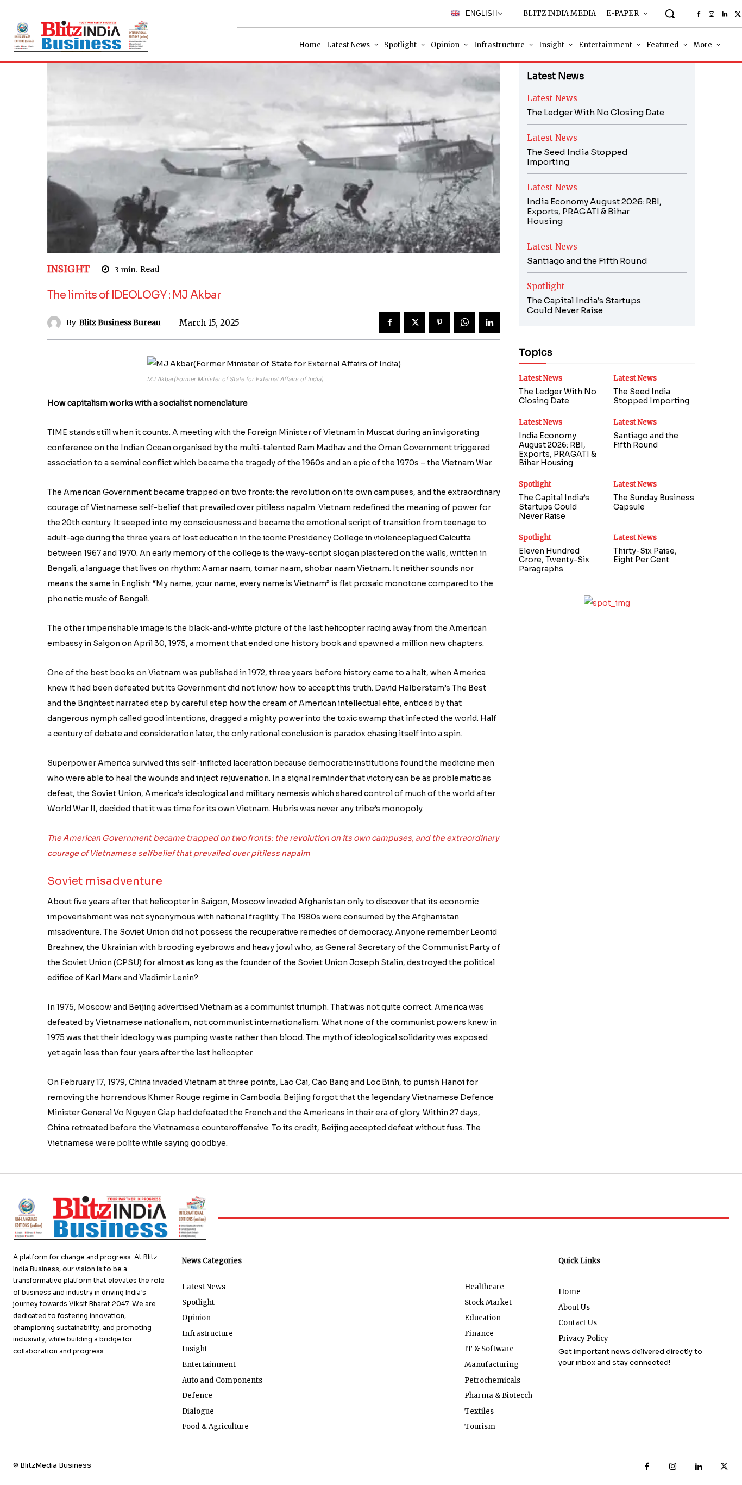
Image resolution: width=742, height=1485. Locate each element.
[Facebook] (698, 14)
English (479, 13)
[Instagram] (711, 14)
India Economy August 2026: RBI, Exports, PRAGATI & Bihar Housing (594, 211)
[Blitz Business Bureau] (56, 323)
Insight (68, 269)
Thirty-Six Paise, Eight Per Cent (645, 555)
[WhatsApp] (464, 322)
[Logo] (74, 36)
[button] (670, 14)
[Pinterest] (439, 322)
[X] (414, 322)
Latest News (552, 98)
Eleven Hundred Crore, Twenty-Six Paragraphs (554, 560)
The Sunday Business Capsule (653, 502)
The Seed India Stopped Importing (577, 157)
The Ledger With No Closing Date (595, 112)
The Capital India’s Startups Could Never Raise (584, 305)
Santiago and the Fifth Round (587, 261)
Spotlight (546, 286)
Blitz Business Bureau (120, 322)
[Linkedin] (724, 14)
